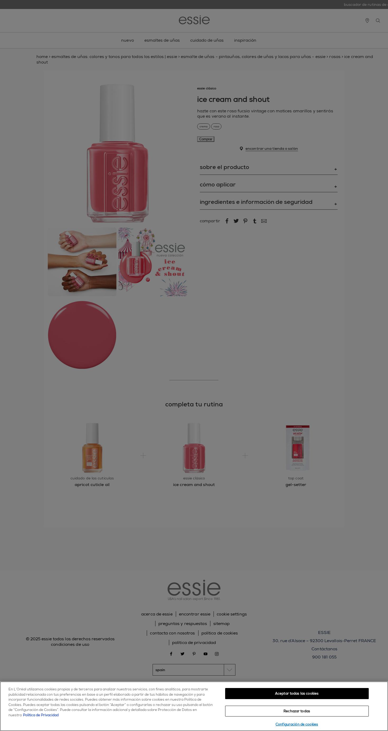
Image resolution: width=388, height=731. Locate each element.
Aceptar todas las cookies (297, 693)
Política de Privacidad (41, 715)
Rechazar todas (296, 711)
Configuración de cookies (297, 724)
